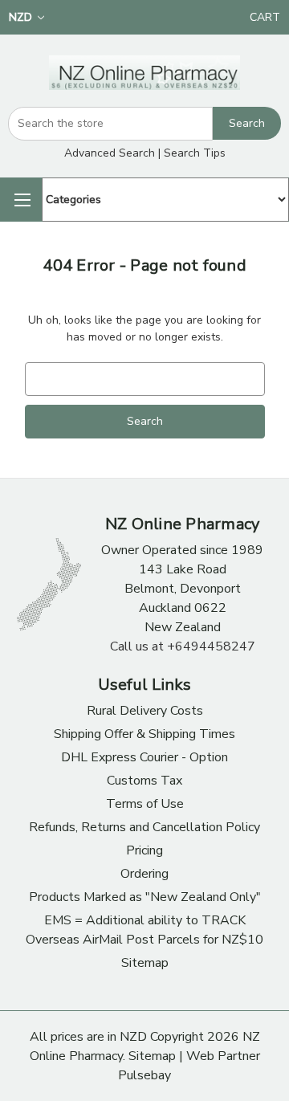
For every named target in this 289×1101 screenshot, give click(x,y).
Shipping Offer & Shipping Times (144, 734)
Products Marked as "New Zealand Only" (145, 897)
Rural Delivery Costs (145, 711)
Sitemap (145, 963)
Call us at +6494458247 (182, 646)
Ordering (144, 874)
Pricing (144, 850)
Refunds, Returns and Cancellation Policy (144, 827)
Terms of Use (145, 804)
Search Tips (195, 153)
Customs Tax (144, 780)
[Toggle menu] (21, 199)
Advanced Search (109, 153)
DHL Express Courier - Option (144, 757)
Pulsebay (144, 1075)
